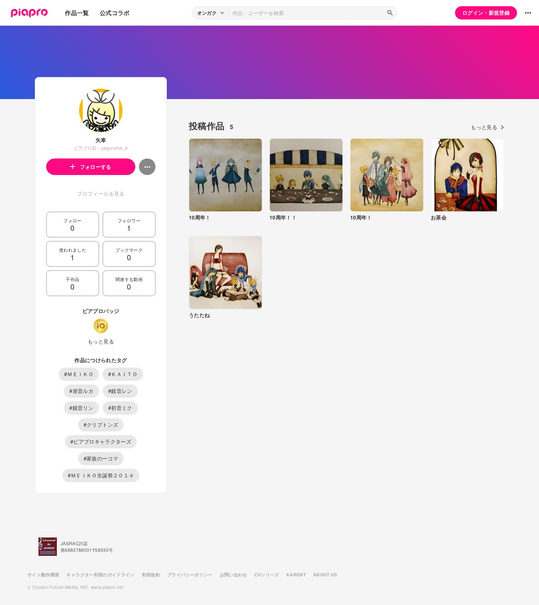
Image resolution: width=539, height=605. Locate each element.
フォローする (95, 166)
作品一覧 (77, 12)
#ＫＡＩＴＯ (123, 374)
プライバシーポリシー (190, 574)
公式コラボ (115, 12)
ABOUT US (325, 574)
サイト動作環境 (43, 574)
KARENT (296, 574)
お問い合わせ (233, 574)
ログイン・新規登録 (486, 12)
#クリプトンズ (101, 424)
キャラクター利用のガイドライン (100, 574)
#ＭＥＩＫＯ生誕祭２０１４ (101, 475)
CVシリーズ (266, 574)
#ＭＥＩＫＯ (79, 374)
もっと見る (101, 341)
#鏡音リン (81, 407)
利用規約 (151, 574)
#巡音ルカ (81, 390)
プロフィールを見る (100, 193)
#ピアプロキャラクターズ (100, 441)
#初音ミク (120, 407)
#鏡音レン (120, 390)
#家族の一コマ (101, 458)
